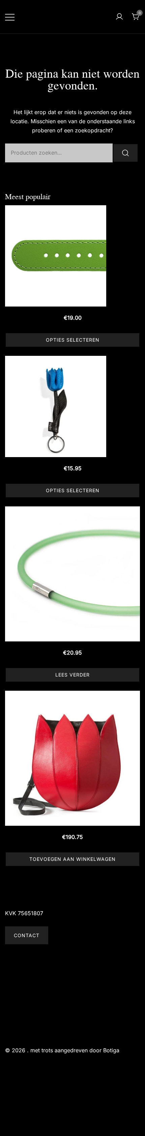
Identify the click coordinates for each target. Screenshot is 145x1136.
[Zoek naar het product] (125, 152)
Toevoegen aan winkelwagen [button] (72, 859)
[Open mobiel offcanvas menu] (9, 16)
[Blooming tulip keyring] (72, 406)
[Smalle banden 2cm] (72, 256)
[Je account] (119, 16)
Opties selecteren (72, 340)
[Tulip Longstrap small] (72, 758)
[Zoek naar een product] (102, 16)
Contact (26, 935)
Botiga (111, 1050)
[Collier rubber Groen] (72, 573)
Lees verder (72, 675)
